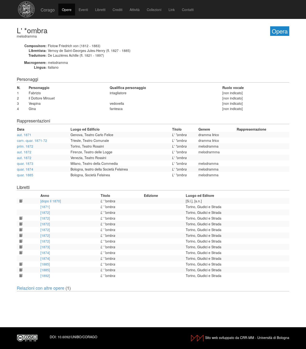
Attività (135, 9)
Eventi (83, 9)
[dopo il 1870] (50, 201)
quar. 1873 (25, 163)
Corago (48, 9)
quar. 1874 (25, 169)
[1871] (45, 206)
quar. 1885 (25, 174)
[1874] (45, 252)
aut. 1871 (24, 134)
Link (172, 9)
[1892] (45, 275)
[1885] (45, 264)
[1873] (45, 246)
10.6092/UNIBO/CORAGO (77, 336)
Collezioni (154, 9)
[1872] (45, 212)
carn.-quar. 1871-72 (32, 140)
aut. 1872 (24, 152)
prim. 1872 (25, 146)
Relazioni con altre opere (40, 288)
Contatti (188, 9)
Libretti (100, 9)
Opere (66, 9)
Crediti (117, 9)
